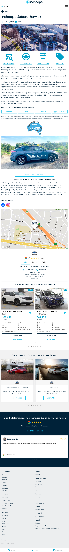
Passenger (5, 524)
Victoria (4, 509)
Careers (38, 506)
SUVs (3, 521)
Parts (26, 112)
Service (9, 112)
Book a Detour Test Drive (34, 175)
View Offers (60, 64)
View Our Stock (8, 64)
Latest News (39, 509)
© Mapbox (64, 247)
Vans (3, 529)
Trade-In (43, 112)
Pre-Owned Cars (7, 503)
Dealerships (39, 516)
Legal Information (41, 526)
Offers (37, 474)
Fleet (3, 535)
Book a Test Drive (26, 64)
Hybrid (4, 526)
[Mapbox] (6, 247)
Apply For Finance (59, 112)
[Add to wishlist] (32, 312)
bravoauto (6, 488)
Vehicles (5, 516)
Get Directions (29, 269)
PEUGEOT (5, 480)
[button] (34, 446)
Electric (4, 518)
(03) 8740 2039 (42, 269)
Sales (25, 262)
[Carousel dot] (28, 346)
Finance (38, 494)
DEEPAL (4, 482)
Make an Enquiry (43, 64)
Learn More (17, 398)
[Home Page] (34, 2)
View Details (19, 340)
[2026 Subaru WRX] (19, 299)
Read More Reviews (34, 431)
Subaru (4, 477)
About (37, 501)
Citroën (4, 485)
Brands (4, 474)
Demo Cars (6, 500)
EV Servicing (39, 484)
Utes (3, 532)
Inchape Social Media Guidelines (47, 528)
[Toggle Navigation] (66, 6)
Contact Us (39, 504)
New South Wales (8, 506)
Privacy (38, 523)
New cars (5, 498)
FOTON (4, 491)
